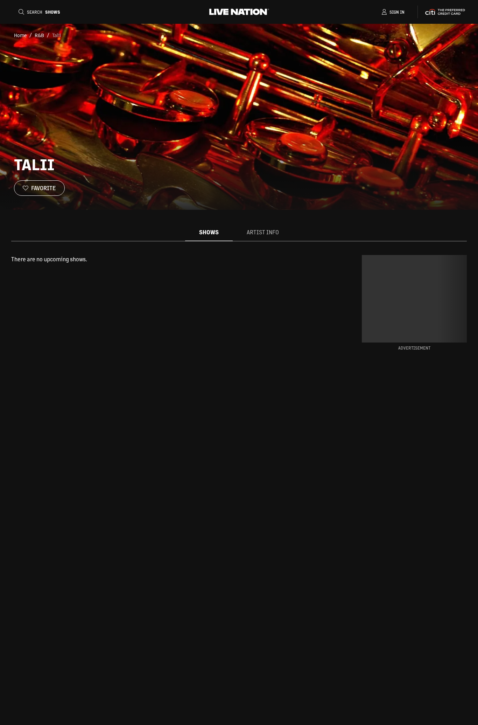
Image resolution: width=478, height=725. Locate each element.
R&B (39, 35)
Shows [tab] (209, 232)
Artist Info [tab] (263, 232)
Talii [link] (56, 35)
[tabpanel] (175, 259)
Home (20, 35)
